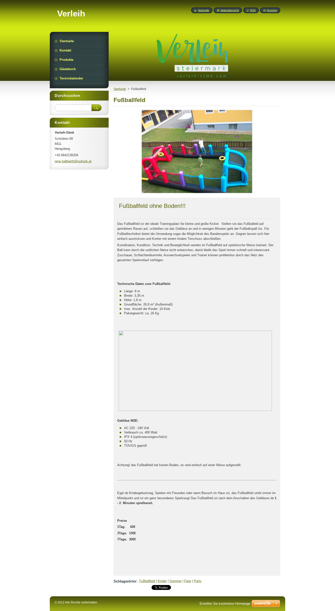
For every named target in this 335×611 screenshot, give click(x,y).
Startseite (120, 89)
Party (198, 581)
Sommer (175, 581)
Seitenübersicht (229, 10)
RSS (253, 10)
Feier (187, 581)
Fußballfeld (147, 581)
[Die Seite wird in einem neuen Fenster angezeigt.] (197, 193)
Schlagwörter (125, 581)
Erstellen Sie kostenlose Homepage (225, 603)
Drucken (272, 10)
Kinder (162, 581)
